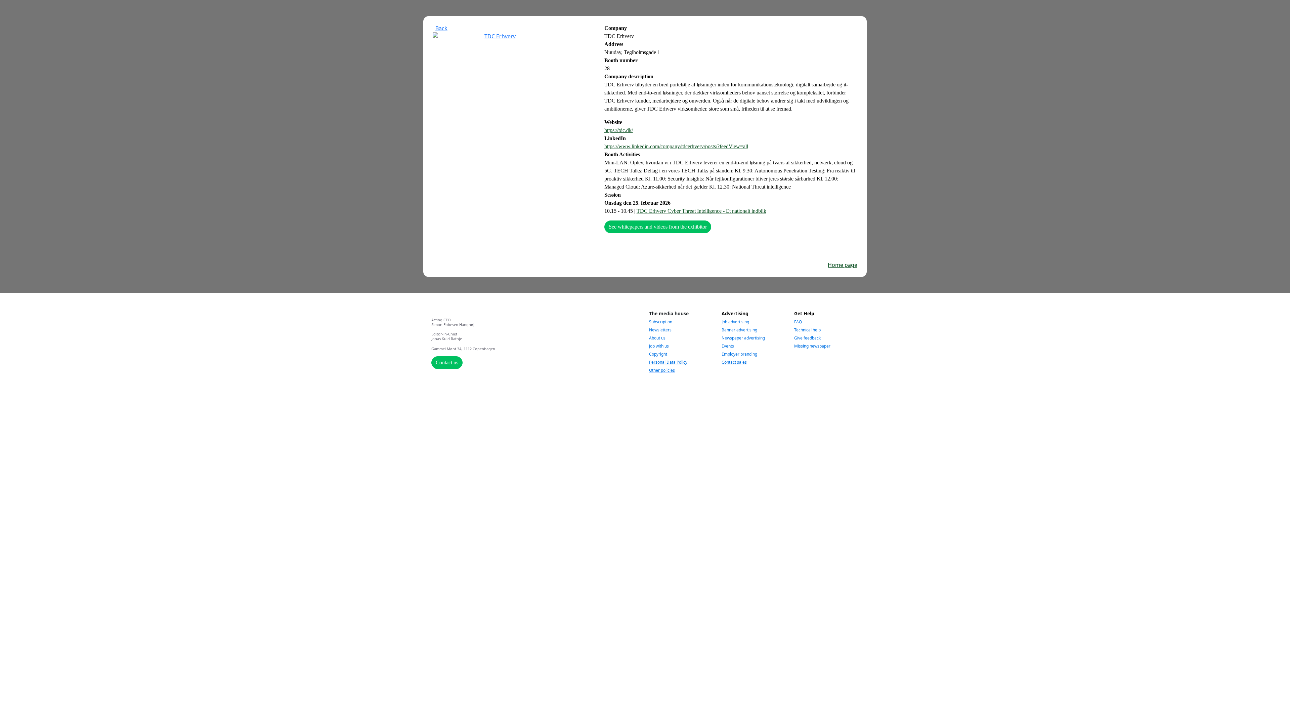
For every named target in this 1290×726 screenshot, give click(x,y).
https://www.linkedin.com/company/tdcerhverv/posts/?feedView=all (676, 146)
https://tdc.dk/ (618, 130)
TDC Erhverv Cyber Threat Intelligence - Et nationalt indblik (701, 211)
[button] (440, 28)
